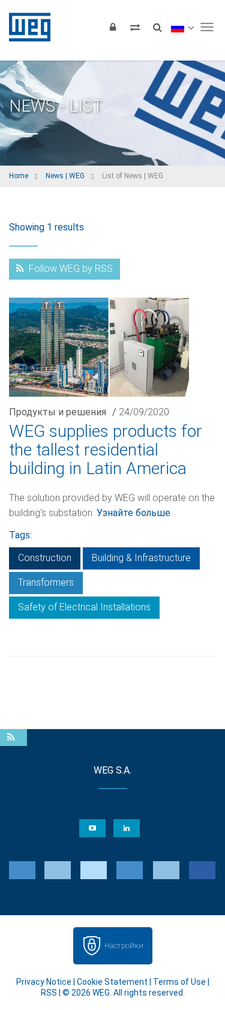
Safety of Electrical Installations (84, 607)
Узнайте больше (133, 513)
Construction (44, 558)
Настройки (123, 945)
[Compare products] (135, 27)
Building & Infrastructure (141, 558)
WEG (25, 27)
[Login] (113, 27)
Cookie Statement (112, 982)
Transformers (46, 582)
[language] (182, 27)
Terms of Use (179, 982)
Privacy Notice (43, 982)
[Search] (157, 27)
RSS (49, 992)
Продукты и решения (57, 412)
